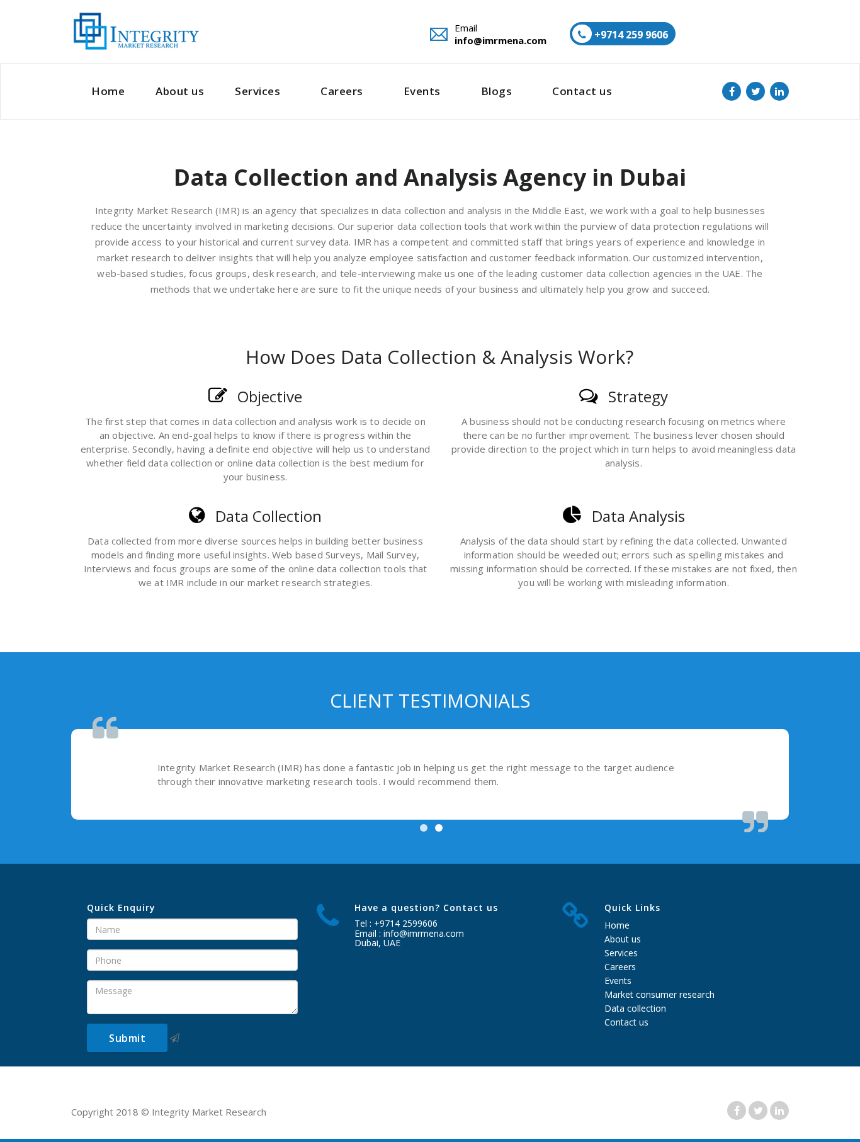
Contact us (582, 91)
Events (422, 91)
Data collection (635, 1008)
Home (108, 91)
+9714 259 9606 (630, 35)
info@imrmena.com (500, 40)
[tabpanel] (430, 774)
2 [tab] (439, 828)
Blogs (496, 91)
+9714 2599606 (406, 923)
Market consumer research (659, 994)
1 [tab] (423, 828)
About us (180, 91)
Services (257, 91)
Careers (341, 91)
